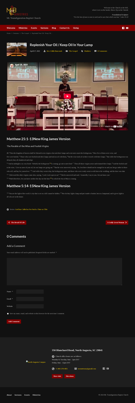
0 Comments (102, 51)
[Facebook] (123, 28)
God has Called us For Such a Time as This (31, 209)
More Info (57, 376)
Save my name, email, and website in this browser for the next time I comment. (37, 313)
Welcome (11, 28)
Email (10, 299)
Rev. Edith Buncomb (54, 51)
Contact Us (65, 28)
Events (34, 28)
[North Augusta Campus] (35, 362)
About (9, 395)
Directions (70, 376)
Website (10, 306)
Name (10, 291)
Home (9, 33)
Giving (76, 28)
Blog (54, 28)
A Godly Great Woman (116, 222)
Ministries (23, 28)
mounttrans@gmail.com (87, 369)
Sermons (44, 28)
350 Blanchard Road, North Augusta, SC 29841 (77, 350)
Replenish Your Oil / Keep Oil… (42, 33)
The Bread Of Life (18, 222)
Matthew (87, 51)
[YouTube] (127, 28)
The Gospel (25, 33)
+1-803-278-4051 (61, 369)
